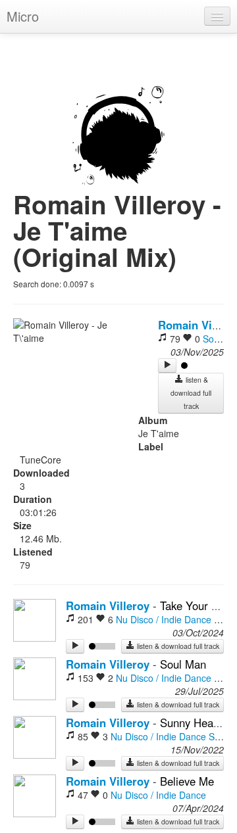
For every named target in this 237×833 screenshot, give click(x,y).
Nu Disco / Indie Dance (163, 619)
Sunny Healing (195, 722)
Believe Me (187, 781)
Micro (23, 16)
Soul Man (183, 664)
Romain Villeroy (107, 605)
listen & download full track (191, 393)
